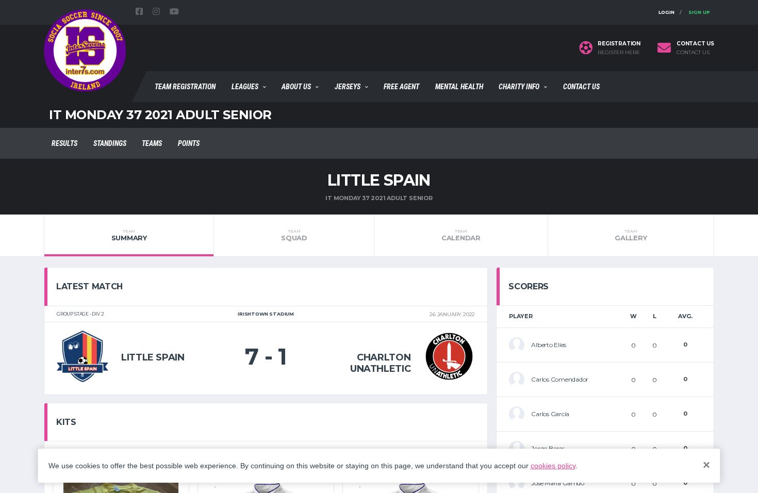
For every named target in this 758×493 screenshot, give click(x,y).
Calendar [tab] (461, 235)
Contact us (693, 53)
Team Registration (185, 87)
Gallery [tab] (631, 235)
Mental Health (459, 87)
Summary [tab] (129, 235)
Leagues (245, 87)
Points (189, 143)
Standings (109, 143)
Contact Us (581, 87)
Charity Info (519, 87)
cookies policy (553, 466)
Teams (152, 143)
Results (64, 143)
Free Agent (401, 87)
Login (666, 12)
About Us (296, 87)
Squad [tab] (294, 235)
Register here (619, 53)
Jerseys (347, 87)
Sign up (699, 12)
